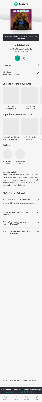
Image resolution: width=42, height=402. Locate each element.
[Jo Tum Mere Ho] (29, 126)
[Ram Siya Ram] (29, 95)
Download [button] (7, 65)
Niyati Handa (17, 49)
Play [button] (17, 58)
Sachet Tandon (30, 108)
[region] (21, 380)
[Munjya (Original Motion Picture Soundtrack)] (11, 126)
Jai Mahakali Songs (29, 380)
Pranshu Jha (27, 49)
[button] (25, 58)
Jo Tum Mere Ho (30, 137)
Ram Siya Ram (30, 106)
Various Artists (11, 108)
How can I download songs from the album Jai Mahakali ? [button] (17, 232)
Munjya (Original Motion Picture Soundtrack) (11, 137)
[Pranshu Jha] (20, 154)
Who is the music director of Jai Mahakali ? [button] (15, 213)
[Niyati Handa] (8, 154)
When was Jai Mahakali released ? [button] (16, 200)
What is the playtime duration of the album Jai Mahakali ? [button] (18, 223)
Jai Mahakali (7, 72)
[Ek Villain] (11, 95)
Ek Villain (10, 106)
